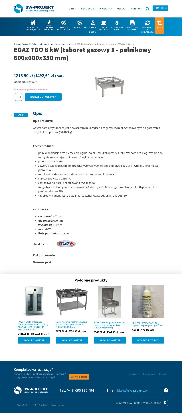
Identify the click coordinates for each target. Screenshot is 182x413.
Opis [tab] (21, 115)
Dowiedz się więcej (148, 340)
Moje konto (133, 374)
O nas (72, 8)
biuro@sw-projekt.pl (132, 390)
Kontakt (136, 8)
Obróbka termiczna (37, 44)
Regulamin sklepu (57, 405)
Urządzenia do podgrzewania (60, 44)
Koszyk (162, 374)
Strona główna (20, 44)
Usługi (121, 8)
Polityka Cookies (23, 405)
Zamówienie (149, 374)
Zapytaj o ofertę (79, 376)
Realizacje (87, 8)
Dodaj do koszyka (43, 96)
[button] (160, 8)
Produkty (105, 8)
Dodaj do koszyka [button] (34, 340)
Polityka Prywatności (40, 405)
